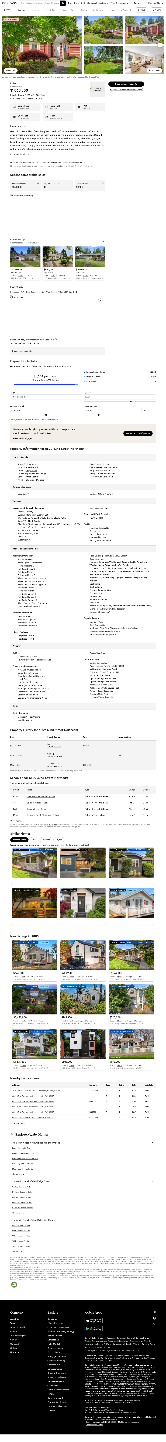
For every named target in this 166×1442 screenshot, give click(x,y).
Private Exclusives (55, 1323)
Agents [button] (137, 3)
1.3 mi (145, 809)
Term (12, 393)
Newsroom (15, 1352)
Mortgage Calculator (56, 1356)
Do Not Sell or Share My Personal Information (105, 1338)
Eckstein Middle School (37, 802)
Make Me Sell (53, 1344)
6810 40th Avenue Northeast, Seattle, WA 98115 (32, 1117)
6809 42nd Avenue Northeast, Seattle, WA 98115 (33, 1096)
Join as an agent (18, 1335)
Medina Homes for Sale (21, 1197)
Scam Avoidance (99, 1341)
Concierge (52, 1319)
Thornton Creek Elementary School (43, 815)
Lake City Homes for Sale (22, 1164)
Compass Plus (53, 1364)
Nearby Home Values (119, 10)
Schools (84, 10)
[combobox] (40, 3)
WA (22, 292)
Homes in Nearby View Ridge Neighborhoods (36, 1142)
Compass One (54, 1340)
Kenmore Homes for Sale (22, 1202)
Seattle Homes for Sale (21, 1187)
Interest (87, 393)
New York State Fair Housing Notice (99, 1408)
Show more (17, 1174)
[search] (63, 3)
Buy (70, 3)
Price (34, 839)
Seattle (41, 292)
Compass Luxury (55, 1348)
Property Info (50, 10)
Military (50, 1394)
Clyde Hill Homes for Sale (22, 1208)
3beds (13, 95)
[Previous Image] (13, 256)
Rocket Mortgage (63, 366)
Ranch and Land (55, 1398)
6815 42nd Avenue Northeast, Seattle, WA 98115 (33, 1101)
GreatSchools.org (50, 824)
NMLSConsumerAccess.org (128, 1422)
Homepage (14, 292)
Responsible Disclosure (118, 1341)
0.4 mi (145, 796)
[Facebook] (154, 1317)
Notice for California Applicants (108, 1344)
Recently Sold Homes (57, 1406)
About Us (14, 1319)
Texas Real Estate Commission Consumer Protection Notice (108, 1403)
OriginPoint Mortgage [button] (42, 366)
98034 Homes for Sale (21, 1241)
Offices (13, 1348)
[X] (154, 1324)
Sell (83, 3)
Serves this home (100, 796)
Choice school (98, 815)
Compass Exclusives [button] (96, 3)
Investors (14, 1331)
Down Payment (91, 406)
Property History (68, 10)
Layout (59, 839)
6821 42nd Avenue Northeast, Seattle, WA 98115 (33, 1112)
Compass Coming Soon (58, 1327)
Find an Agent (53, 1352)
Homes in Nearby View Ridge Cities (31, 1181)
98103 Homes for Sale (21, 1246)
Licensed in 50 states (94, 1425)
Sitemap (51, 1410)
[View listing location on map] (97, 89)
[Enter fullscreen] (101, 299)
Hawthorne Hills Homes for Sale (25, 1159)
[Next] (159, 45)
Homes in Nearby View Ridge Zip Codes (33, 1220)
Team (12, 1323)
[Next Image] (37, 256)
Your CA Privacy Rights (99, 1347)
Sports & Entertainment (58, 1389)
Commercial (52, 1385)
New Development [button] (120, 3)
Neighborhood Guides (57, 1377)
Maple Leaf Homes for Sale (23, 1169)
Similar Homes (98, 10)
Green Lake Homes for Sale (23, 1153)
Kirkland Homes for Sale (22, 1192)
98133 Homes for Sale (21, 1225)
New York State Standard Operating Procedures (104, 1410)
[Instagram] (154, 1311)
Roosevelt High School (37, 809)
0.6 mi (145, 802)
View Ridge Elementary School (41, 796)
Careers (14, 1340)
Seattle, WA (32, 98)
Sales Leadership (18, 1327)
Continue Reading (18, 154)
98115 (40, 98)
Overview (21, 10)
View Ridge (51, 292)
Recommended (19, 839)
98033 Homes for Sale (21, 1236)
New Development (55, 1381)
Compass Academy (56, 1360)
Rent (76, 3)
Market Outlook (54, 1335)
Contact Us (15, 1344)
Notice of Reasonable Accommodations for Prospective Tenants (110, 1412)
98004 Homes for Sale (21, 1231)
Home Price (15, 406)
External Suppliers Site (57, 1402)
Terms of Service (134, 1338)
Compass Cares (54, 1369)
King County (31, 292)
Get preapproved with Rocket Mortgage (126, 89)
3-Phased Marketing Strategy (60, 1331)
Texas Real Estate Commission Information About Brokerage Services (112, 1400)
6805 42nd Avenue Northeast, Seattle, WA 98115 (33, 1106)
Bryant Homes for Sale (21, 1148)
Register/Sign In (155, 3)
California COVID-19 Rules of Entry (139, 1344)
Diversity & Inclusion (56, 1373)
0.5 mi (145, 815)
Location (35, 10)
